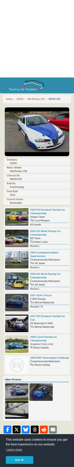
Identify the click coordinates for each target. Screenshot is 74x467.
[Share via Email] (53, 430)
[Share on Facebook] (7, 430)
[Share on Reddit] (44, 430)
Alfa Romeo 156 (36, 99)
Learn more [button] (14, 449)
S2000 (19, 99)
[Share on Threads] (35, 430)
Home (9, 99)
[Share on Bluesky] (26, 430)
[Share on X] (17, 430)
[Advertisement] (37, 39)
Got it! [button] (19, 459)
